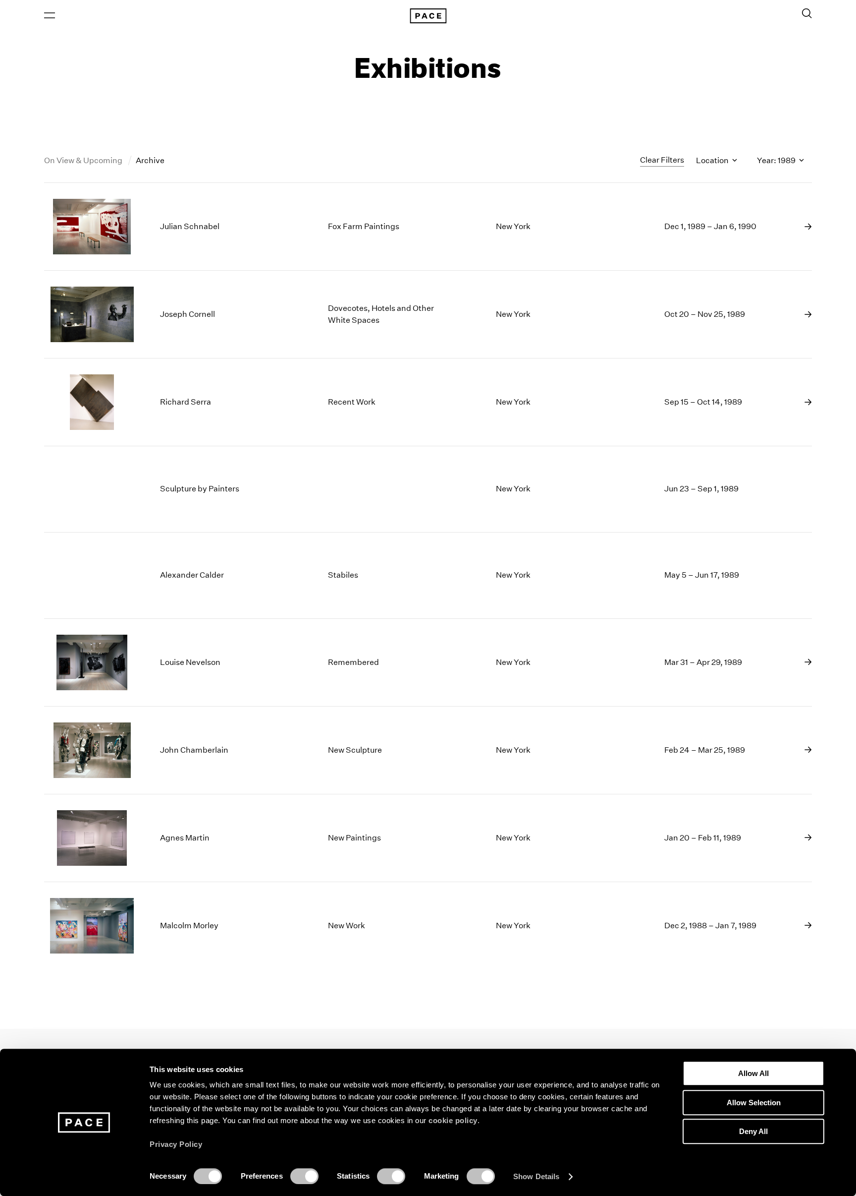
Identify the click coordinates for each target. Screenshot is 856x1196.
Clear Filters (662, 160)
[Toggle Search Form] (807, 13)
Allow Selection (754, 1102)
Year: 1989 (777, 160)
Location (713, 160)
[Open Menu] (49, 15)
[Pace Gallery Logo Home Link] (428, 15)
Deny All (753, 1131)
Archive (150, 160)
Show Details (536, 1176)
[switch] (304, 1176)
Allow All (753, 1073)
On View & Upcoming (84, 160)
